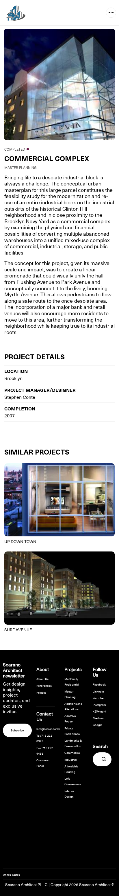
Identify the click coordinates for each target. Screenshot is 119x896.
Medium (98, 718)
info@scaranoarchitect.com (54, 728)
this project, (55, 263)
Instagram (99, 704)
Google (97, 724)
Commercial (72, 752)
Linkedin (98, 691)
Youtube (98, 698)
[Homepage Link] (14, 13)
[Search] (104, 759)
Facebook (99, 684)
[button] (111, 13)
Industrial (70, 759)
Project (41, 692)
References (44, 685)
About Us (42, 679)
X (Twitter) (99, 711)
